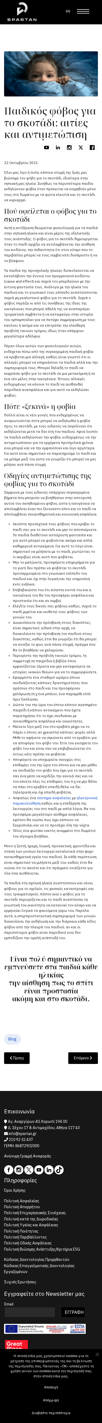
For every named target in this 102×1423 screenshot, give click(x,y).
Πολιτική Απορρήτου (22, 1206)
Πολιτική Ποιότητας (21, 1231)
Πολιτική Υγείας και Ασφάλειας (31, 1225)
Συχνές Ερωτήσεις (20, 1282)
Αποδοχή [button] (51, 1387)
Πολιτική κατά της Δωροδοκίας (31, 1219)
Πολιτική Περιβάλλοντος (25, 1237)
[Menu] (83, 11)
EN (68, 11)
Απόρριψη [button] (51, 1400)
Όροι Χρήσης (15, 1190)
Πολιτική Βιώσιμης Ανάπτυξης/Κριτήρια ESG (42, 1249)
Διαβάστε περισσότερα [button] (51, 1412)
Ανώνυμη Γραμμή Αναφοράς (27, 1156)
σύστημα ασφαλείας (54, 798)
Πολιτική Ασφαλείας (21, 1200)
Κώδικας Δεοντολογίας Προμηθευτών (36, 1259)
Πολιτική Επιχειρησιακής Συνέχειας (35, 1212)
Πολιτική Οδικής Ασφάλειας (28, 1243)
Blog (12, 1039)
